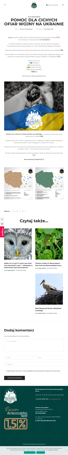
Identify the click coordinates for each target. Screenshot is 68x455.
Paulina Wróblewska (26, 29)
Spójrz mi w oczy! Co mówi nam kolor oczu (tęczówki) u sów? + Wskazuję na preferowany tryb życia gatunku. (18, 265)
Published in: (40, 29)
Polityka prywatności (52, 450)
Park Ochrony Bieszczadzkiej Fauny (34, 76)
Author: (17, 29)
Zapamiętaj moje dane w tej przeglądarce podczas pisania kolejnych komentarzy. (33, 371)
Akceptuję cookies (30, 452)
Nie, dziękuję (40, 452)
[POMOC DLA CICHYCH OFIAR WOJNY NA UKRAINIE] (11, 211)
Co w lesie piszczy (34, 17)
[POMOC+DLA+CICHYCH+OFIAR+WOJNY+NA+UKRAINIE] (19, 211)
